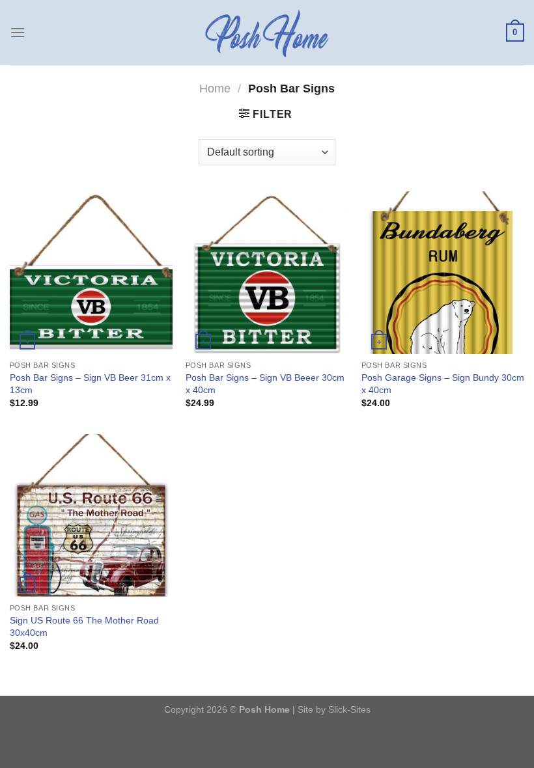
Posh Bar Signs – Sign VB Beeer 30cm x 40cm (265, 383)
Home (215, 88)
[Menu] (17, 32)
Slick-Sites (349, 709)
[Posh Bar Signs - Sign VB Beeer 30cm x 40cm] (267, 272)
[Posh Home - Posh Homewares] (267, 33)
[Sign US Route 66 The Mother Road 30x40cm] (91, 515)
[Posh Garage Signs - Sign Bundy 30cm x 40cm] (442, 272)
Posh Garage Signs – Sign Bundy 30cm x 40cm (442, 383)
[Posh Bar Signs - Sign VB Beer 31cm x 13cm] (91, 272)
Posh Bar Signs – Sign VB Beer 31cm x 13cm (90, 383)
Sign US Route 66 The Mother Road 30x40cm (84, 626)
